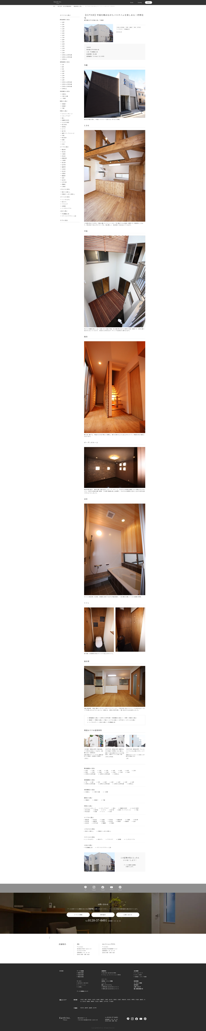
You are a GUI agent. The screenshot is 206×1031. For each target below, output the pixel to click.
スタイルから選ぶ (130, 720)
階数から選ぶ (132, 718)
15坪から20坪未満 (90, 784)
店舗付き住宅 (123, 808)
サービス (79, 981)
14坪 (114, 770)
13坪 (107, 770)
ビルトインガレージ (90, 808)
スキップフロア (104, 808)
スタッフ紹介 (138, 974)
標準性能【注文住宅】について (111, 986)
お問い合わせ (128, 915)
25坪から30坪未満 (90, 774)
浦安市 (95, 821)
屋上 (114, 808)
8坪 (93, 782)
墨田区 (127, 821)
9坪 (99, 782)
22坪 (114, 772)
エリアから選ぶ (113, 720)
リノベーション (82, 985)
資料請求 (103, 915)
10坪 (86, 770)
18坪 (86, 772)
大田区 (103, 819)
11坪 (93, 770)
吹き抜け (87, 811)
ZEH (110, 811)
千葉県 (128, 819)
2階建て (131, 27)
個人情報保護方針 (138, 988)
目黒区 (119, 821)
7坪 (86, 782)
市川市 (136, 819)
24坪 (128, 772)
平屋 (104, 800)
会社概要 (136, 971)
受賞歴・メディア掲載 (140, 976)
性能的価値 (81, 974)
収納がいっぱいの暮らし (104, 831)
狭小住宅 (87, 810)
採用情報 (136, 981)
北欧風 (119, 839)
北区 (134, 821)
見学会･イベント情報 (107, 981)
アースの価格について (82, 991)
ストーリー (104, 979)
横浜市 (87, 819)
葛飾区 (104, 823)
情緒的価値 (81, 972)
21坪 (107, 772)
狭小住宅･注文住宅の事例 (109, 972)
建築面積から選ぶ (78, 6)
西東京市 (119, 819)
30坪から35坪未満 (105, 774)
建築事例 (104, 971)
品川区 (87, 823)
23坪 (121, 772)
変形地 (96, 810)
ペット (103, 811)
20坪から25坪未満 (120, 27)
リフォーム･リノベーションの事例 (112, 974)
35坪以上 (116, 774)
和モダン (100, 839)
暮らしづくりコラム (107, 985)
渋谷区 (111, 819)
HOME (62, 971)
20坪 (100, 772)
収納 (95, 811)
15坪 (120, 770)
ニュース (104, 983)
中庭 (135, 27)
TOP (54, 6)
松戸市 (87, 821)
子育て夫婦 (97, 792)
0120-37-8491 (82, 950)
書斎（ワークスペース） (124, 810)
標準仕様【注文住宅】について (111, 988)
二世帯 (126, 27)
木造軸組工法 (126, 29)
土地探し (80, 986)
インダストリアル (130, 839)
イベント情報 (78, 915)
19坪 (93, 772)
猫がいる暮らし (89, 831)
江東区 (112, 823)
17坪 (134, 770)
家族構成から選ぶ (117, 718)
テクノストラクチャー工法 (104, 847)
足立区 (111, 821)
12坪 (100, 770)
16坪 (127, 770)
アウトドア (110, 839)
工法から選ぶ (102, 722)
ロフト (104, 810)
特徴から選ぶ (98, 720)
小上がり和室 (135, 808)
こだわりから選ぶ (65, 189)
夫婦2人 (87, 792)
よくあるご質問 (138, 983)
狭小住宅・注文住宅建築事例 (64, 6)
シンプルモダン (120, 29)
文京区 (103, 821)
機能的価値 (81, 976)
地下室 (112, 810)
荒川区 (95, 819)
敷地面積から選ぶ (65, 19)
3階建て (87, 800)
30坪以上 (130, 784)
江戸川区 (138, 27)
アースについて (139, 972)
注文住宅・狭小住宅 (83, 983)
